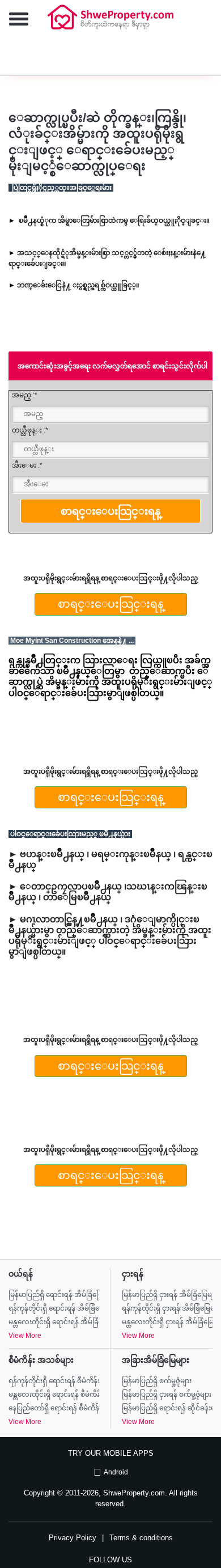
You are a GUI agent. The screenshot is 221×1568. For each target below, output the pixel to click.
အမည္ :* (24, 395)
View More (24, 1336)
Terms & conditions (141, 1537)
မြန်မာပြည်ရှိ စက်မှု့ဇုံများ (157, 1381)
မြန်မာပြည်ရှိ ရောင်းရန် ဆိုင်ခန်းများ (167, 1408)
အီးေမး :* (27, 465)
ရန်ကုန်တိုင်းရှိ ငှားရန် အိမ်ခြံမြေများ (167, 1308)
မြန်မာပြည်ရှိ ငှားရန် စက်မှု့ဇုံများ (166, 1395)
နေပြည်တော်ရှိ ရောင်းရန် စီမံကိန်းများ (53, 1408)
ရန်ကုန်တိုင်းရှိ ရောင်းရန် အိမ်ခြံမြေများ (53, 1308)
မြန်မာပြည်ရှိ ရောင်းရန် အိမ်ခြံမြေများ (53, 1295)
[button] (14, 20)
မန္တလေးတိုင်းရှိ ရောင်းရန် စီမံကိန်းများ (53, 1395)
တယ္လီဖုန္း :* (30, 430)
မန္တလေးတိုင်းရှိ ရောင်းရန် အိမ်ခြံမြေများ (53, 1322)
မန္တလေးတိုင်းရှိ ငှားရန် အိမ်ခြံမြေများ (167, 1322)
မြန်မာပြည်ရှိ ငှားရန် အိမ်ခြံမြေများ (167, 1295)
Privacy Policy (72, 1537)
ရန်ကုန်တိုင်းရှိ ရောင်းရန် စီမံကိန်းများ (53, 1381)
